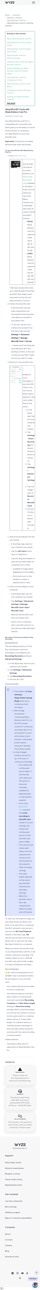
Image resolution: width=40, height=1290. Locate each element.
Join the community (14, 1201)
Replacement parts (13, 1185)
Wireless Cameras (14, 18)
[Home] (9, 2)
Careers (8, 1245)
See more (11, 103)
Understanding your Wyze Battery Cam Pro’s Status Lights (17, 71)
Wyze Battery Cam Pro (16, 20)
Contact (9, 1240)
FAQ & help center (13, 1163)
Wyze (7, 15)
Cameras (16, 15)
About (8, 1234)
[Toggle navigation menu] (34, 2)
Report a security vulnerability (18, 1218)
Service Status (20, 1072)
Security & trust (12, 1257)
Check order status (13, 1179)
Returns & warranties (14, 1168)
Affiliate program (12, 1212)
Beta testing (10, 1207)
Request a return (12, 1174)
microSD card (20, 156)
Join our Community (20, 1119)
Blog (7, 1251)
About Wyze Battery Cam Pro (19, 39)
